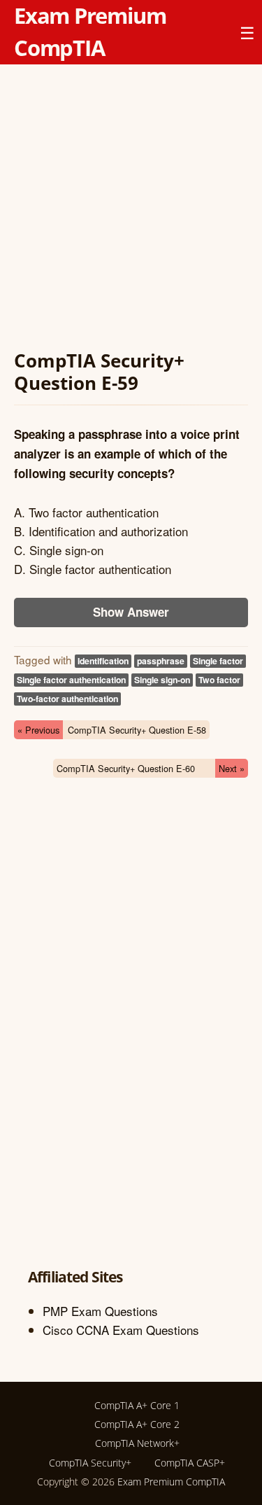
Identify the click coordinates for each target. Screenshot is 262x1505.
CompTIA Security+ (90, 1462)
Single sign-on (162, 679)
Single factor (218, 660)
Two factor (219, 679)
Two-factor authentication (67, 698)
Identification (103, 660)
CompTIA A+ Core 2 (137, 1424)
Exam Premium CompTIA (171, 1481)
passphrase (160, 660)
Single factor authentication (71, 679)
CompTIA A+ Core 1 (137, 1405)
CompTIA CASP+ (189, 1462)
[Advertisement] (131, 209)
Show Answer (131, 611)
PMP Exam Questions (100, 1311)
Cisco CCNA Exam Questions (121, 1329)
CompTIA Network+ (137, 1443)
